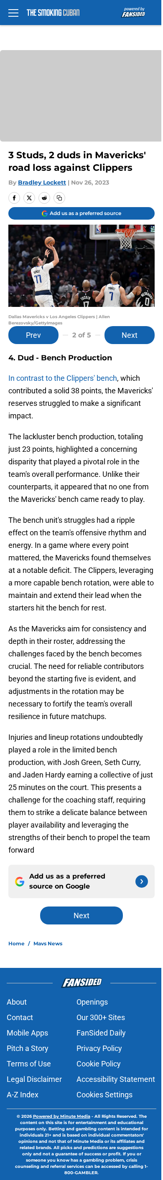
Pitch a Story (27, 1048)
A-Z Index (22, 1094)
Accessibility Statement (115, 1079)
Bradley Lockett (42, 182)
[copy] (59, 198)
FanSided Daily (101, 1032)
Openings (92, 1002)
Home (16, 943)
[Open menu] (13, 13)
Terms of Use (29, 1063)
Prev (33, 335)
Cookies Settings (104, 1094)
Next (130, 335)
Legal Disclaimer (34, 1079)
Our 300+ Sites (100, 1017)
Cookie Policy (98, 1063)
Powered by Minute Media (61, 1116)
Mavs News (47, 943)
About (17, 1002)
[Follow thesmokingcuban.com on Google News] (141, 881)
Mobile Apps (27, 1032)
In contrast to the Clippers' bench (62, 378)
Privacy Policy (99, 1048)
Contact (20, 1017)
